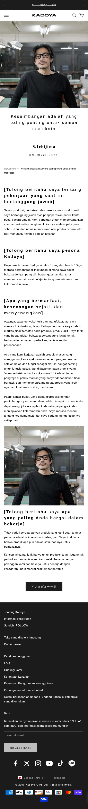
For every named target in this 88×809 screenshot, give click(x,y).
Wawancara (10, 168)
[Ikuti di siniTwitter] (26, 763)
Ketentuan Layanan (16, 676)
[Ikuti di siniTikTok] (60, 763)
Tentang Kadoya (14, 612)
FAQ (7, 663)
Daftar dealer (12, 644)
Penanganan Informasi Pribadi (23, 690)
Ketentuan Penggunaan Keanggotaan (28, 683)
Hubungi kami (13, 669)
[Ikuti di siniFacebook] (15, 763)
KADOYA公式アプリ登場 (44, 5)
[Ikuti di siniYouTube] (49, 763)
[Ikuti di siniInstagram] (38, 763)
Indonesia (59, 778)
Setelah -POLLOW (16, 625)
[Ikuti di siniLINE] (72, 763)
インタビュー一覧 (44, 586)
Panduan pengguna (17, 656)
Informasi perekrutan (17, 618)
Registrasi (20, 747)
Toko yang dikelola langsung (22, 637)
